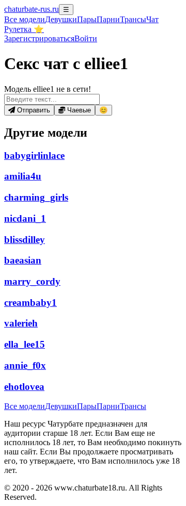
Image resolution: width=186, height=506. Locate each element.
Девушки (61, 19)
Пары (87, 19)
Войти (85, 38)
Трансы (133, 19)
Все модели (24, 406)
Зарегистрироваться (39, 38)
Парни (108, 19)
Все (24, 19)
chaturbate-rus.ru (31, 9)
